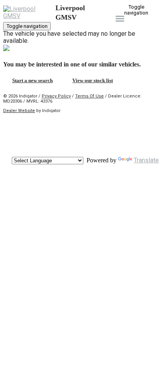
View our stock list (92, 80)
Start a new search (32, 80)
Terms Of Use (89, 96)
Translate (146, 160)
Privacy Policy (56, 96)
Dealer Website (19, 110)
